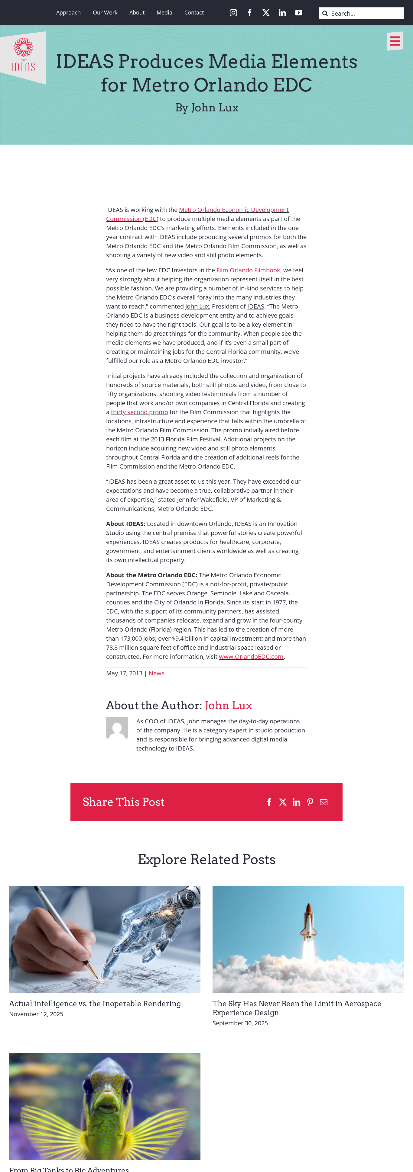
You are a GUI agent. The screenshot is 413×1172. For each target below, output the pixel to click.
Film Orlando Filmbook (248, 270)
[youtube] (298, 12)
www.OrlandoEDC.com (251, 656)
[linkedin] (282, 12)
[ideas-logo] (23, 34)
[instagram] (233, 12)
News (156, 673)
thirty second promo (139, 412)
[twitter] (266, 12)
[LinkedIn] (296, 802)
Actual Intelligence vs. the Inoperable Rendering (95, 1003)
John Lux (228, 705)
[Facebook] (269, 802)
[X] (283, 802)
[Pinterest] (310, 802)
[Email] (323, 802)
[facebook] (249, 12)
